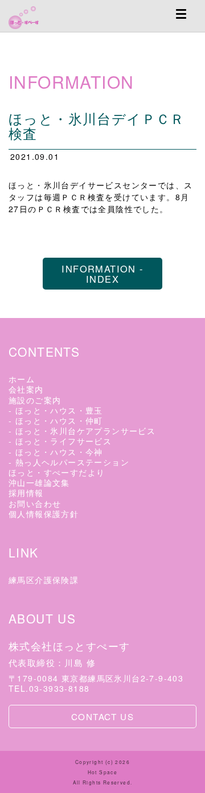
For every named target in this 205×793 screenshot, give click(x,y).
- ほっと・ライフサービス (60, 441)
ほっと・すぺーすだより (57, 472)
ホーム (22, 379)
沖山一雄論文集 (39, 482)
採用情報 (26, 492)
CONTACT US (102, 716)
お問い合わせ (35, 503)
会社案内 (26, 389)
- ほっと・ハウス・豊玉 (56, 410)
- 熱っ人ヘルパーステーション (69, 462)
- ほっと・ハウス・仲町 (56, 420)
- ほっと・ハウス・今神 (56, 451)
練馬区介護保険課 (44, 579)
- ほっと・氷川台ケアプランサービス (82, 430)
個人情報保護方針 (44, 513)
